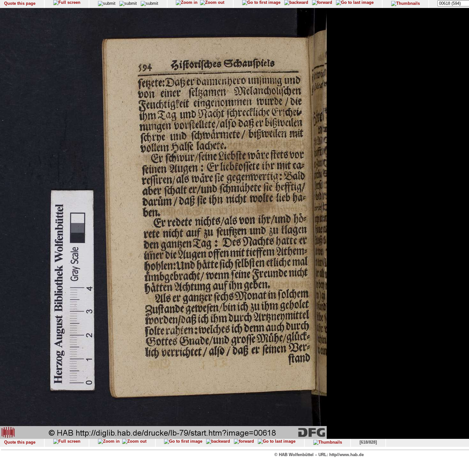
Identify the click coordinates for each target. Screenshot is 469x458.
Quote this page (19, 3)
